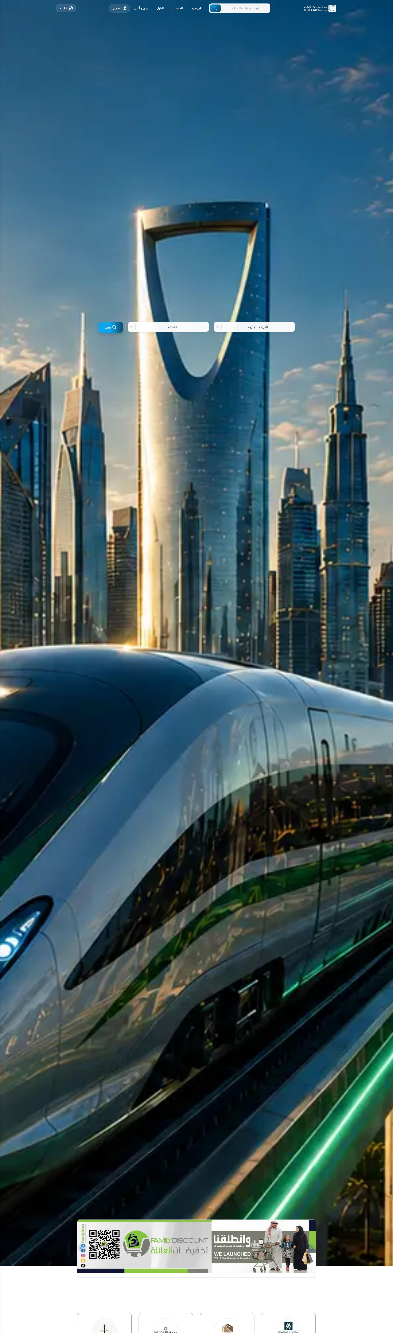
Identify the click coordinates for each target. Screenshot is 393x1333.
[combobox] (206, 326)
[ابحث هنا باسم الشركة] (215, 8)
